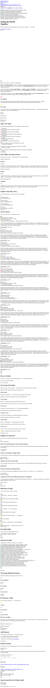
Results (24, 664)
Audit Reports (20, 664)
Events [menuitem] (7, 7)
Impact (9, 664)
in (0, 659)
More (2, 6)
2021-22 (16, 636)
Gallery (15, 664)
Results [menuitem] (20, 7)
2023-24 (8, 636)
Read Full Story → (4, 227)
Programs (6, 664)
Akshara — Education (4, 669)
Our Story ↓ (9, 29)
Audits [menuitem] (16, 7)
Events (12, 664)
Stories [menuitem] (2, 7)
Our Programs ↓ (3, 29)
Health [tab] (9, 533)
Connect (27, 664)
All (1, 636)
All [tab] (1, 533)
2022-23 (12, 636)
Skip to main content (4, 1)
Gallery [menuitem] (11, 7)
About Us (2, 664)
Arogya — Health (12, 669)
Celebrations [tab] (13, 533)
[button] (25, 675)
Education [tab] (5, 533)
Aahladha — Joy (19, 669)
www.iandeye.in (16, 638)
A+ (3, 671)
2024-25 (4, 636)
